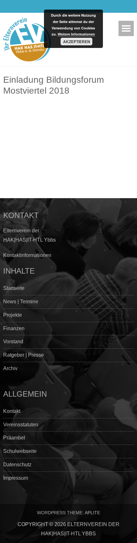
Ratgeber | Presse (23, 355)
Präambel (14, 437)
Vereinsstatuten (20, 424)
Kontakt (11, 411)
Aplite (92, 512)
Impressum (15, 478)
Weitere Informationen (76, 34)
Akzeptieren (76, 41)
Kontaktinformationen (27, 255)
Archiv (10, 368)
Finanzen (14, 328)
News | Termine (20, 301)
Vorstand (13, 341)
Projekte (12, 315)
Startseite (14, 288)
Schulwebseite (20, 451)
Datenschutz (17, 464)
